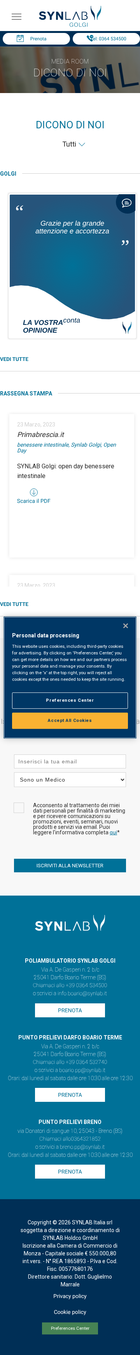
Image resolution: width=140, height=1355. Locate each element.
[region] (70, 677)
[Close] (125, 625)
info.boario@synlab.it (82, 994)
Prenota (38, 38)
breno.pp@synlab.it (82, 1147)
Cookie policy (70, 1312)
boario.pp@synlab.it (82, 1070)
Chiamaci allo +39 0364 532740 (70, 1062)
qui (113, 833)
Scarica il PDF (34, 501)
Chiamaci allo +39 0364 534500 (70, 985)
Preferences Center (70, 1328)
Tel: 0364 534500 (108, 38)
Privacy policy (69, 1296)
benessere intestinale (42, 445)
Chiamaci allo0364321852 (70, 1139)
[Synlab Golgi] (70, 24)
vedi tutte (14, 359)
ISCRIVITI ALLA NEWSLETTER (70, 865)
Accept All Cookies (70, 720)
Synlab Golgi (86, 445)
